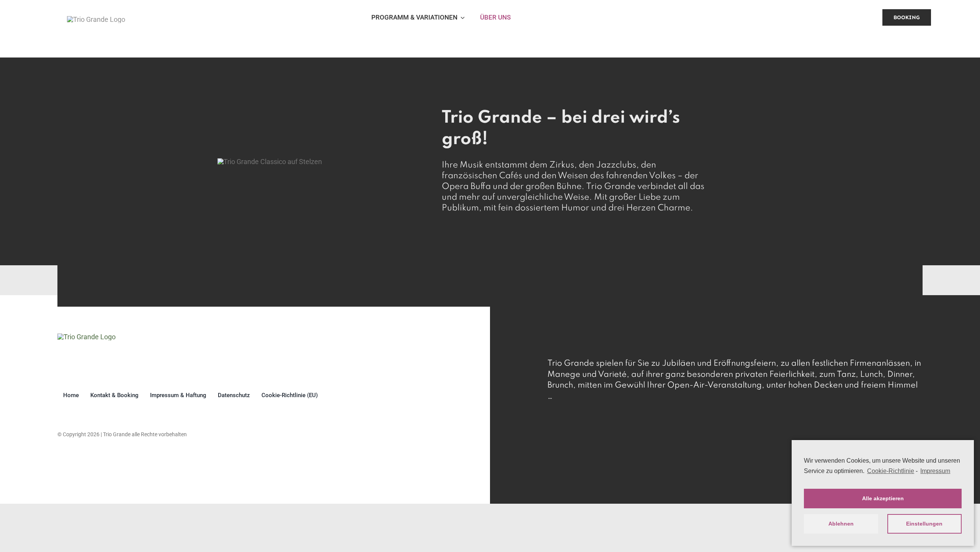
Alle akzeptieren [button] (883, 498)
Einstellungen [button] (924, 524)
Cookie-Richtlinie (890, 471)
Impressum (935, 471)
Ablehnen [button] (841, 524)
